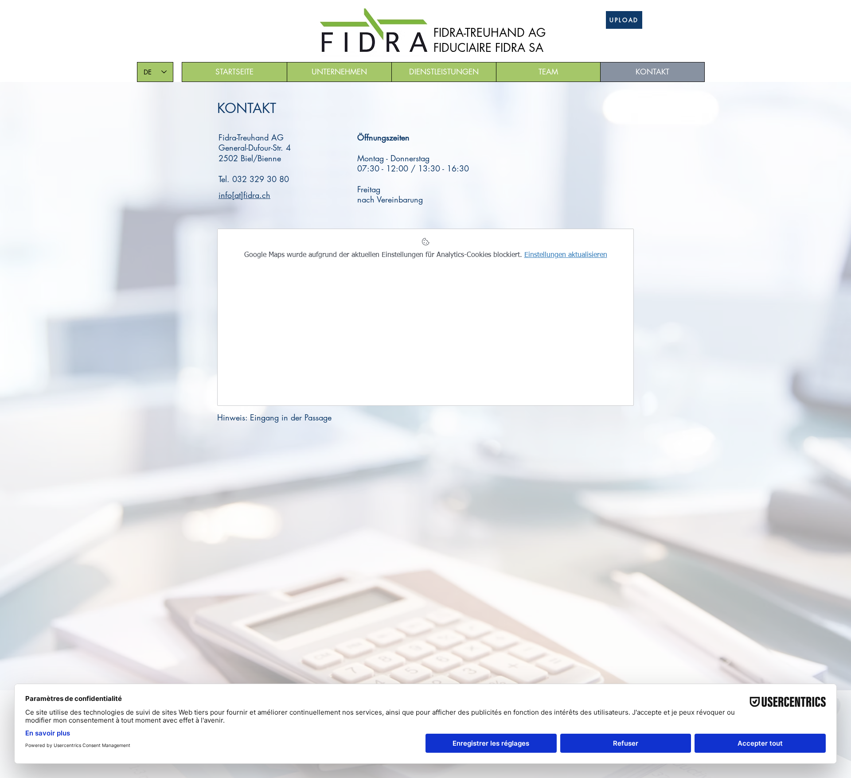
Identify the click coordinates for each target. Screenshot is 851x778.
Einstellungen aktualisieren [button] (565, 255)
